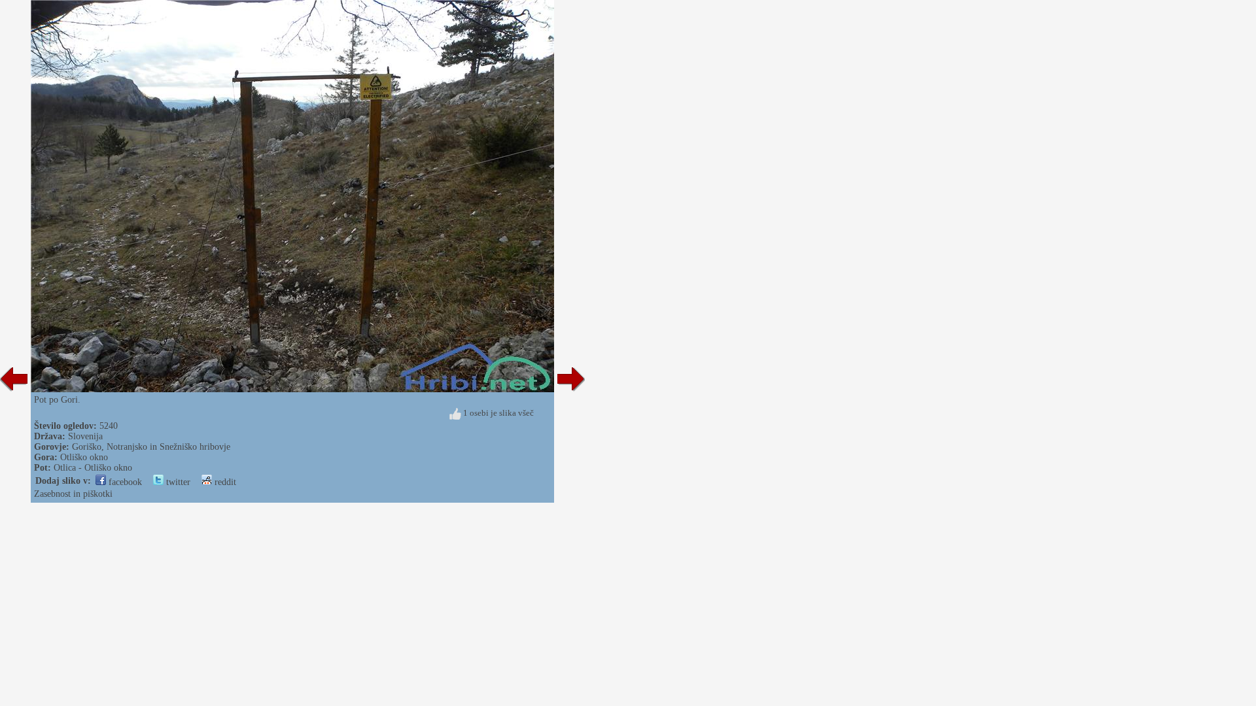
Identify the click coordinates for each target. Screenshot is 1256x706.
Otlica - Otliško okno (93, 468)
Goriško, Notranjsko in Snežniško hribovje (151, 447)
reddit (224, 482)
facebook (124, 482)
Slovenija (85, 436)
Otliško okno (84, 457)
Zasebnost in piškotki (73, 494)
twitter (177, 482)
